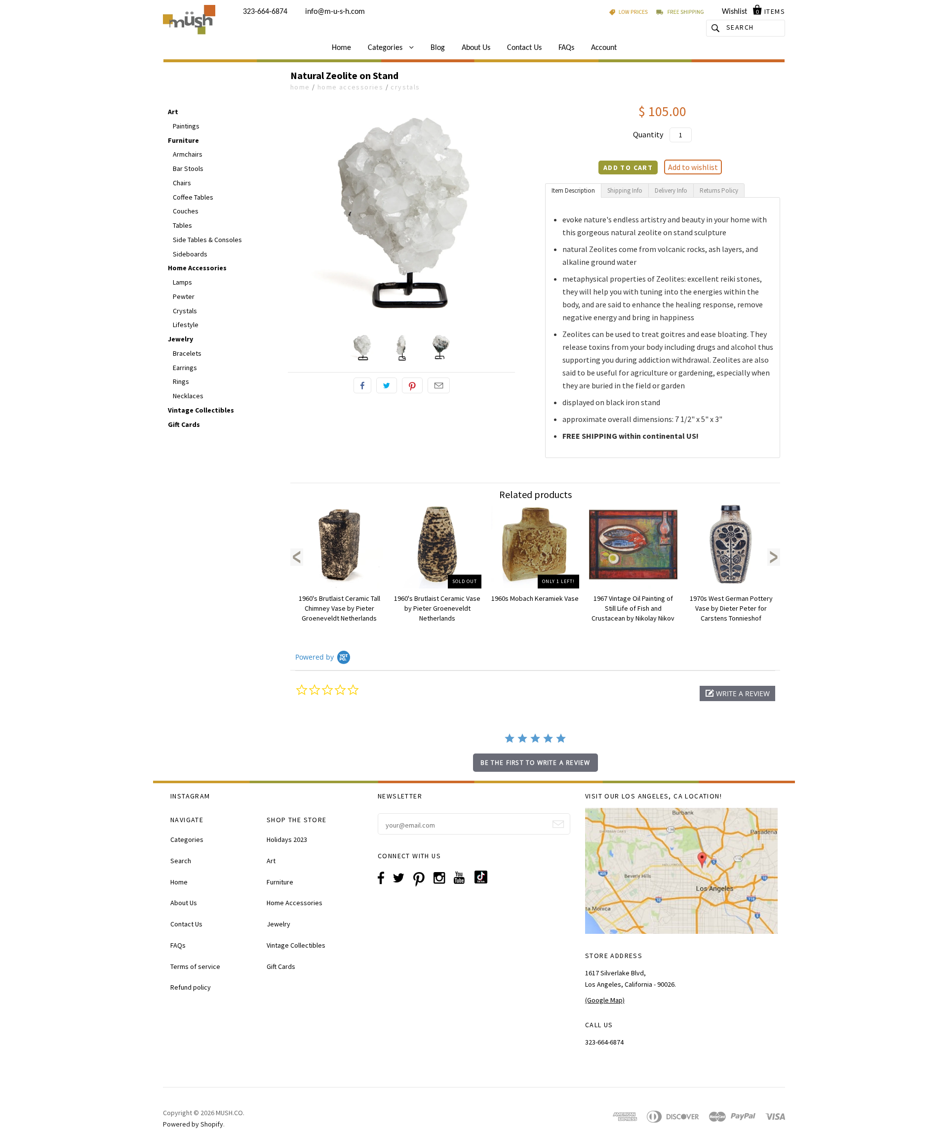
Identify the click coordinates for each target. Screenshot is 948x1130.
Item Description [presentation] (573, 190)
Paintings (186, 126)
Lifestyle (185, 324)
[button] (737, 693)
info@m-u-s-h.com (335, 12)
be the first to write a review (535, 762)
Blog (438, 48)
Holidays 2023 (287, 839)
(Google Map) (605, 1000)
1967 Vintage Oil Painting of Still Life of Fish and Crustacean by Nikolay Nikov (633, 608)
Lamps (182, 282)
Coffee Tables (193, 197)
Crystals (405, 87)
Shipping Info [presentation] (624, 190)
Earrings (185, 367)
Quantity (648, 134)
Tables (182, 225)
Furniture (183, 140)
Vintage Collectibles (201, 410)
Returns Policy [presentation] (719, 190)
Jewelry (180, 339)
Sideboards (190, 254)
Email (439, 385)
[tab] (573, 190)
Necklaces (188, 395)
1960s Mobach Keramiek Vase (535, 598)
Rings (181, 381)
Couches (185, 211)
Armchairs (187, 154)
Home (341, 48)
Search (180, 860)
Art (173, 111)
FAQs (566, 48)
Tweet (386, 385)
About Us (476, 48)
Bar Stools (188, 168)
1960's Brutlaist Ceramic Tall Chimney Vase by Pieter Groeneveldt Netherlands (339, 608)
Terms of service (195, 966)
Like (362, 385)
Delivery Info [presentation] (671, 190)
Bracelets (187, 353)
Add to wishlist (693, 167)
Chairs (182, 182)
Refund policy (190, 987)
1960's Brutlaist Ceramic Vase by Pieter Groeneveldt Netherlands (437, 608)
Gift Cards (184, 424)
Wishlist (734, 12)
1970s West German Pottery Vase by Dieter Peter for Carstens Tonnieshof (731, 608)
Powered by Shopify (193, 1124)
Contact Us (524, 48)
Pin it (412, 385)
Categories (386, 48)
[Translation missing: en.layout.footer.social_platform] (485, 881)
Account (604, 48)
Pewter (184, 296)
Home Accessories (350, 87)
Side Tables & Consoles (207, 239)
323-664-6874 (265, 12)
